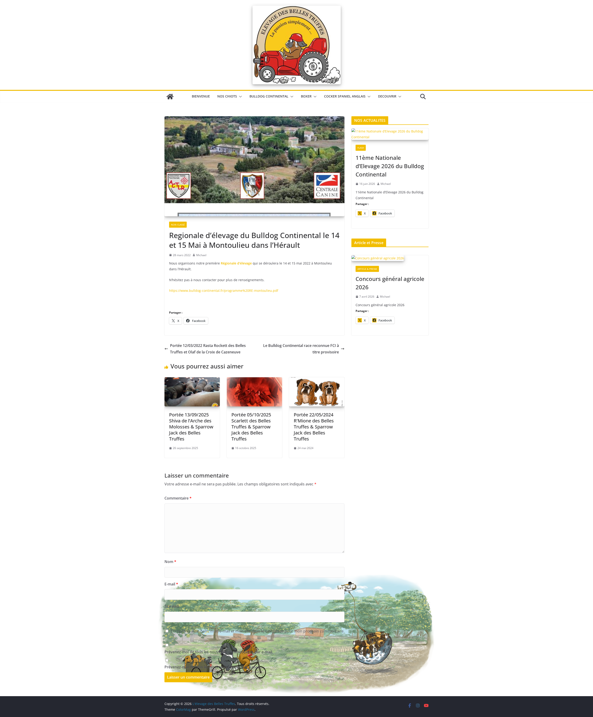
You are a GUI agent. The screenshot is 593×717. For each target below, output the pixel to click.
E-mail (171, 584)
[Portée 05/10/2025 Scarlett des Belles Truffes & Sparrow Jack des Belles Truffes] (254, 380)
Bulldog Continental (268, 96)
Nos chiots (227, 96)
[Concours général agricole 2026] (390, 258)
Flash (360, 147)
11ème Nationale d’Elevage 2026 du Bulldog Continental (390, 166)
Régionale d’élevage (236, 263)
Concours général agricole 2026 (390, 283)
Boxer (306, 96)
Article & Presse (367, 268)
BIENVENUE (201, 96)
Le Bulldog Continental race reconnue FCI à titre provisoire (301, 349)
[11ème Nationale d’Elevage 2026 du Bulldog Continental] (390, 134)
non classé (178, 224)
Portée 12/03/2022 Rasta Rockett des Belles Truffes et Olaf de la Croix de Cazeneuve (208, 349)
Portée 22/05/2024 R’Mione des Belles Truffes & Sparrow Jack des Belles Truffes (314, 427)
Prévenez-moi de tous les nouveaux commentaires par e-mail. (218, 651)
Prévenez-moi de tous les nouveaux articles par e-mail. (212, 667)
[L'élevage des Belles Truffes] (170, 96)
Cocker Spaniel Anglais (345, 96)
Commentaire (178, 498)
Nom (170, 561)
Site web (171, 606)
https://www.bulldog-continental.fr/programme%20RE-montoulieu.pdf (223, 290)
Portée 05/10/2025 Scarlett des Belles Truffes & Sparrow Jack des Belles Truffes (251, 427)
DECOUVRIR (387, 96)
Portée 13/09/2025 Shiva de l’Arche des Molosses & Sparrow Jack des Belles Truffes (191, 427)
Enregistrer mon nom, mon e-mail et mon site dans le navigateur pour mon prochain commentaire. (257, 631)
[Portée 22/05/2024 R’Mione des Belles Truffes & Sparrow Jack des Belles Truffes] (316, 380)
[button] (239, 96)
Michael (201, 255)
